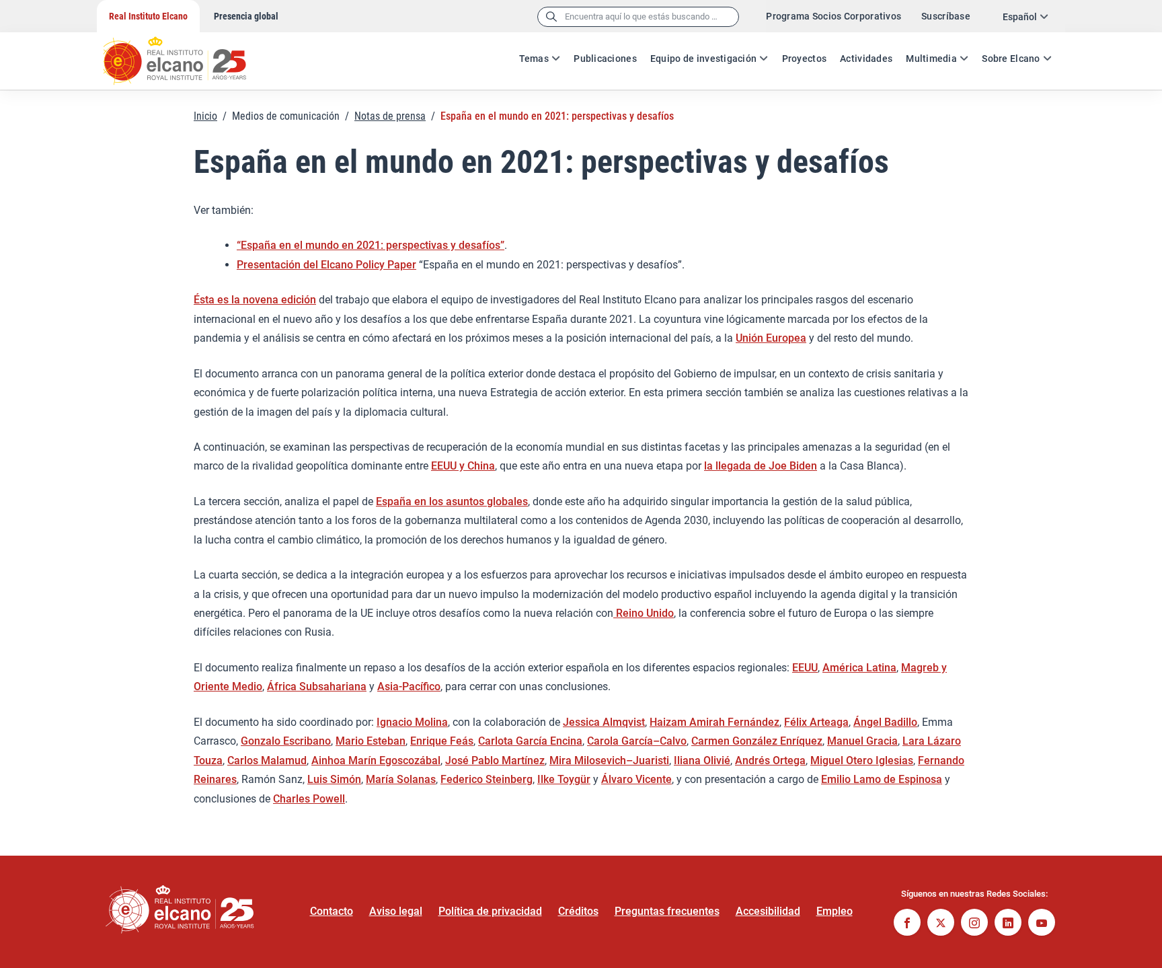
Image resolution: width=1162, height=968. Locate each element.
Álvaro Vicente (636, 779)
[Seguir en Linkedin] (1008, 924)
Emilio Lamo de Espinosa (881, 779)
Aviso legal (395, 911)
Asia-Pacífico (408, 686)
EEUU (805, 667)
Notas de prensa (390, 116)
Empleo (834, 911)
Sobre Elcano (1011, 58)
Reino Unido (643, 613)
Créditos (578, 911)
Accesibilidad (768, 911)
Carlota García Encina (530, 741)
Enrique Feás (441, 741)
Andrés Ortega (770, 760)
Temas (534, 58)
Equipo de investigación (703, 58)
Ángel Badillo (885, 722)
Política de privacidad (490, 911)
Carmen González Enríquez (756, 741)
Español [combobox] (1020, 16)
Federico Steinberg (486, 779)
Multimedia (931, 58)
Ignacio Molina (412, 722)
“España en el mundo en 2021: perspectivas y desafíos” (370, 245)
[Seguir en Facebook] (907, 924)
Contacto (331, 911)
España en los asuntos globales (452, 501)
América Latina (859, 667)
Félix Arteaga (816, 722)
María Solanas (401, 779)
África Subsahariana (316, 686)
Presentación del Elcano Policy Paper (326, 264)
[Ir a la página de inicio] (188, 54)
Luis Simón (334, 779)
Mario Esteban (370, 741)
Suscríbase (945, 16)
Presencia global (246, 16)
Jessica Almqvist (604, 722)
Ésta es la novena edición (255, 299)
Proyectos (804, 58)
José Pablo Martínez (495, 760)
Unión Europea (771, 338)
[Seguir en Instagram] (974, 924)
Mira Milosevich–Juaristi (609, 760)
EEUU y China (463, 465)
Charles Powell (309, 798)
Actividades (866, 58)
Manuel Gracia (862, 741)
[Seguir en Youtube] (1041, 924)
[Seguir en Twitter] (940, 924)
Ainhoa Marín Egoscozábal (375, 760)
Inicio (205, 116)
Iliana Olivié (702, 760)
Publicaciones (605, 58)
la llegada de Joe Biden (760, 465)
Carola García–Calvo (637, 741)
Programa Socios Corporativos (833, 16)
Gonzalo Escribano (286, 741)
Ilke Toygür (563, 779)
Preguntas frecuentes (667, 911)
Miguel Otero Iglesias (861, 760)
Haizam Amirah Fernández (714, 722)
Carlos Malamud (267, 760)
